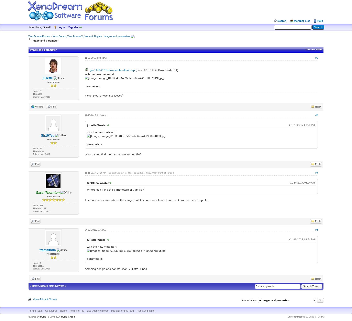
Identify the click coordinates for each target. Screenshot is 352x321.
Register (73, 27)
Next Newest (56, 285)
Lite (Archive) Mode (98, 310)
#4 (316, 230)
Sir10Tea (47, 135)
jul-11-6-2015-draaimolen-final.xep (112, 70)
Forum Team (36, 310)
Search (281, 20)
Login (61, 27)
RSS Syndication (145, 310)
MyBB (43, 317)
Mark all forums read (122, 310)
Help (320, 20)
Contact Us (51, 310)
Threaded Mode (313, 49)
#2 (316, 115)
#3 (316, 172)
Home (63, 310)
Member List (302, 20)
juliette (48, 78)
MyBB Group (68, 317)
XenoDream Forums (39, 36)
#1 (316, 58)
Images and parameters (117, 36)
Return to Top (76, 310)
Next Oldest (39, 285)
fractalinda (48, 250)
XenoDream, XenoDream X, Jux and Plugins (77, 36)
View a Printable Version (45, 299)
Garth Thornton (165, 173)
